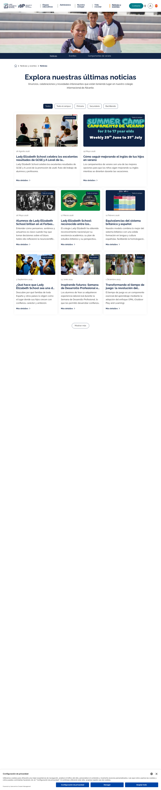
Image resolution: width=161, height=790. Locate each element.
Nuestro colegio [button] (81, 6)
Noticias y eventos (28, 66)
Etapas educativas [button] (48, 6)
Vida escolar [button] (98, 6)
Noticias (53, 56)
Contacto (136, 6)
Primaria (80, 106)
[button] (150, 6)
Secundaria (95, 106)
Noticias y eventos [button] (116, 6)
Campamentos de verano (99, 56)
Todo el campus (64, 106)
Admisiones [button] (65, 5)
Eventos (72, 56)
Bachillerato (110, 106)
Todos (48, 106)
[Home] (18, 5)
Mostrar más (80, 326)
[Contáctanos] (145, 6)
